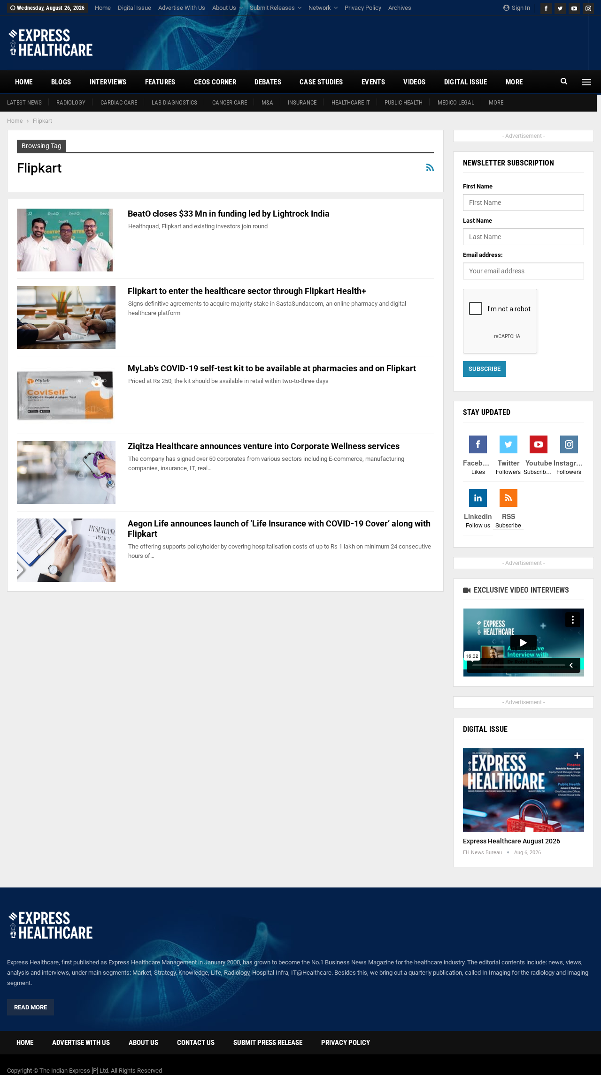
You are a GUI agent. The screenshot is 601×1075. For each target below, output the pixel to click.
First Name (478, 186)
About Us (224, 7)
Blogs (61, 82)
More (496, 102)
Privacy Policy (363, 7)
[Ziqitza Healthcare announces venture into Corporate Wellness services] (66, 472)
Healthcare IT (350, 102)
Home (103, 7)
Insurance (302, 102)
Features (160, 82)
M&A (267, 102)
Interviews (108, 82)
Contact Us (196, 1042)
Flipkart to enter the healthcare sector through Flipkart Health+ (247, 291)
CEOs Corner (215, 82)
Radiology (70, 102)
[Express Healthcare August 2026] (523, 790)
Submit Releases (272, 7)
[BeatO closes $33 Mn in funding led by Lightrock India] (66, 240)
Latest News (24, 102)
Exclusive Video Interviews (520, 590)
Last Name (477, 220)
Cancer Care (229, 102)
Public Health (404, 102)
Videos (414, 82)
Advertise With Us (181, 7)
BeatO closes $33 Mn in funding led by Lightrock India (229, 213)
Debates (267, 82)
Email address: (483, 254)
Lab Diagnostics (174, 102)
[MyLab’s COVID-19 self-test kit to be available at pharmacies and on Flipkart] (66, 394)
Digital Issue (134, 7)
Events (373, 82)
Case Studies (321, 82)
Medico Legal (456, 102)
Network (319, 7)
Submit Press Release (267, 1042)
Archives (399, 7)
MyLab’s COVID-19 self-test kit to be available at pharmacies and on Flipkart (272, 368)
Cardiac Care (118, 102)
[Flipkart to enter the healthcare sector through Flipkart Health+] (66, 317)
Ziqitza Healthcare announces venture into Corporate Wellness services (264, 446)
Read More (30, 1007)
